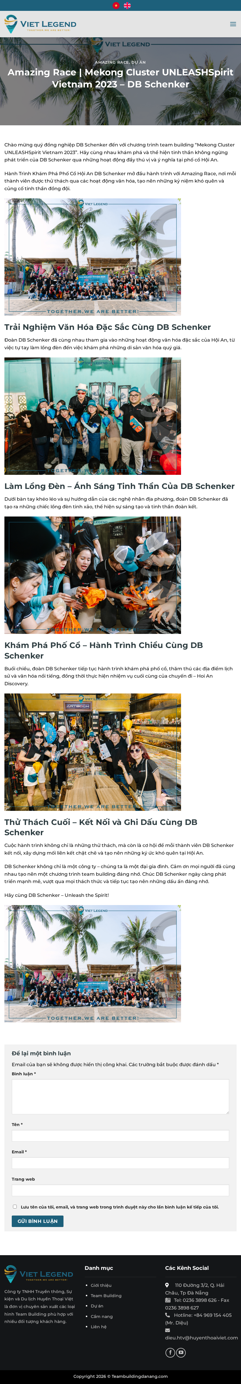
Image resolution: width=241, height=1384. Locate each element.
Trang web (23, 1179)
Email (19, 1152)
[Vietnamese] (116, 6)
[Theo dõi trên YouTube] (181, 1353)
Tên (17, 1124)
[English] (127, 6)
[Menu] (233, 24)
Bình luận (24, 1073)
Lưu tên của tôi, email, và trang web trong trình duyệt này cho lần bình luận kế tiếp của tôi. (120, 1207)
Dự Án (138, 62)
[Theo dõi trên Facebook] (170, 1353)
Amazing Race (112, 62)
